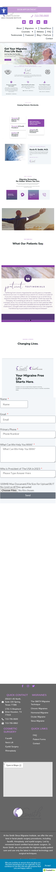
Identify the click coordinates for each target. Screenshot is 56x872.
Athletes (40, 32)
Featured (29, 35)
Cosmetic (26, 32)
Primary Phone (8, 429)
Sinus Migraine (37, 721)
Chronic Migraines (39, 708)
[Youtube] (38, 22)
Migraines (29, 28)
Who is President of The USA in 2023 (20, 468)
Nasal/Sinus (45, 28)
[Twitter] (31, 22)
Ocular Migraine (38, 717)
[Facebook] (24, 22)
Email (3, 414)
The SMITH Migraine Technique (40, 702)
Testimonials (16, 35)
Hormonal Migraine (39, 712)
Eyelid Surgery (12, 746)
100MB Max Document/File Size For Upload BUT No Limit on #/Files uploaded (27, 485)
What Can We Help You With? (16, 444)
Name (3, 398)
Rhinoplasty (10, 751)
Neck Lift (9, 742)
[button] (3, 10)
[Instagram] (45, 22)
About (19, 28)
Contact (49, 38)
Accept (48, 865)
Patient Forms (39, 739)
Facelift (8, 738)
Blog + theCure (44, 35)
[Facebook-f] (22, 686)
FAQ (49, 32)
